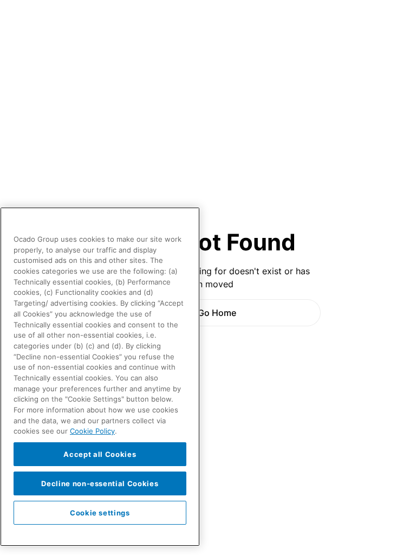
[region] (100, 376)
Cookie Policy (92, 431)
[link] (208, 312)
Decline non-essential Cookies (99, 483)
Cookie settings (100, 512)
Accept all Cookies (99, 454)
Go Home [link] (217, 312)
